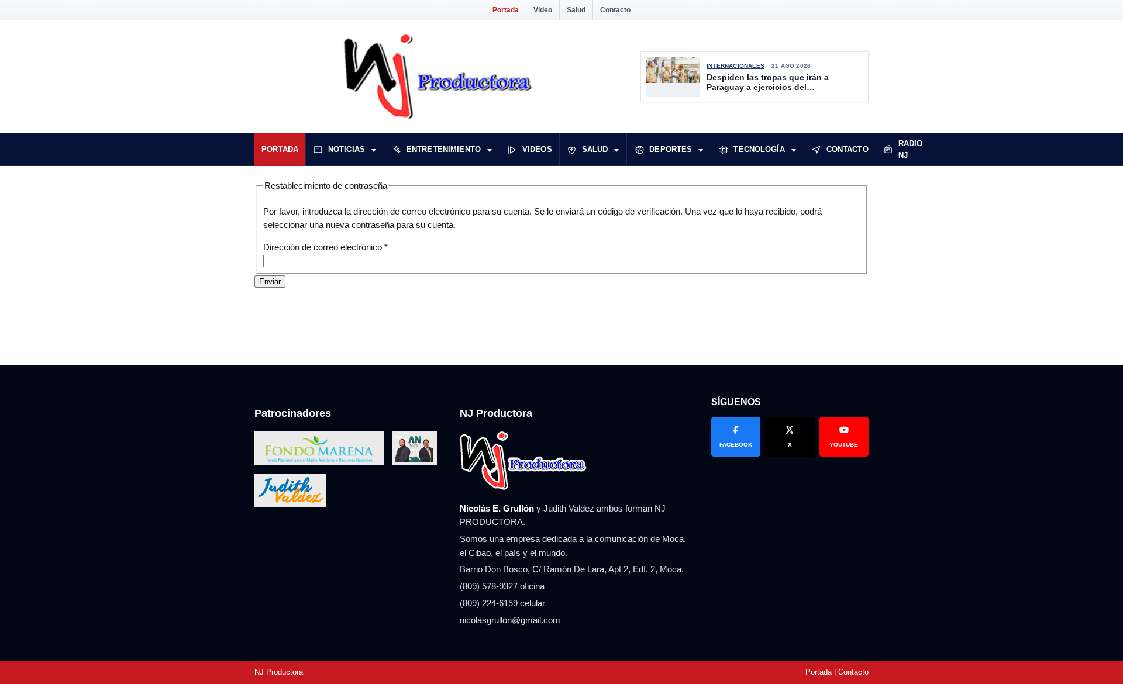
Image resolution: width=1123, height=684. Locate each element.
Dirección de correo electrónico (325, 247)
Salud (576, 10)
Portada (505, 10)
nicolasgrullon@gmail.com (510, 620)
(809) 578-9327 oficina (502, 586)
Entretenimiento (444, 149)
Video (542, 10)
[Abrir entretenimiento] (489, 149)
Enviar (270, 281)
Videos (537, 149)
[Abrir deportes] (700, 149)
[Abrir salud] (616, 149)
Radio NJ (910, 149)
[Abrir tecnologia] (793, 149)
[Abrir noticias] (373, 149)
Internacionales (735, 66)
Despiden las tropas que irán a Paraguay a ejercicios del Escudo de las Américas (768, 82)
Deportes (670, 149)
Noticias (346, 149)
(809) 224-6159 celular (502, 603)
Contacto (615, 10)
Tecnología (758, 149)
